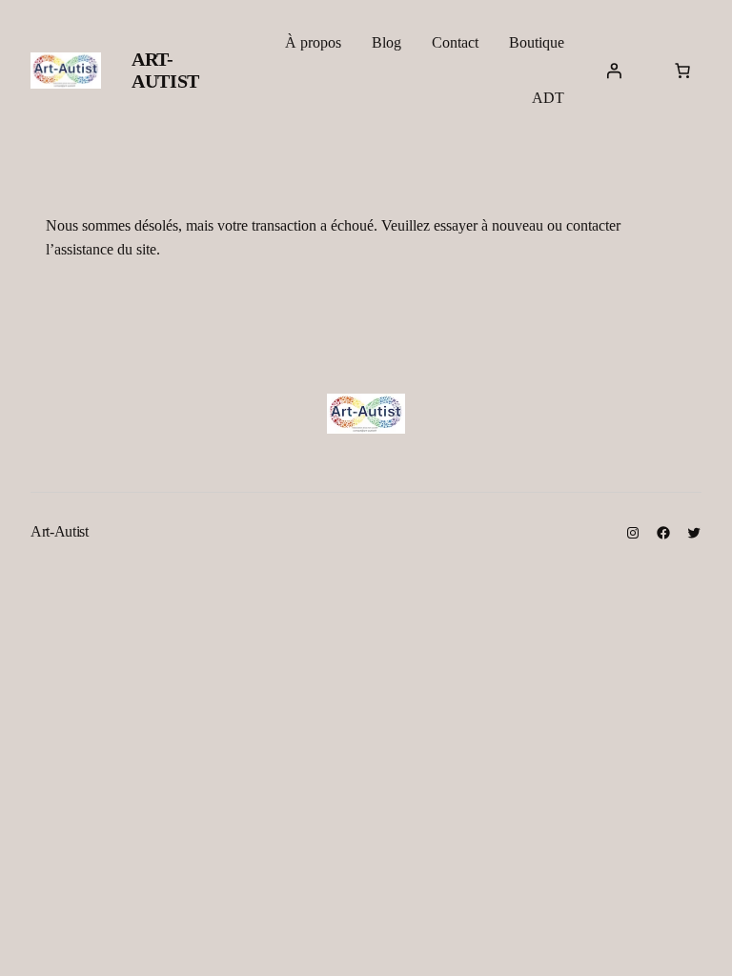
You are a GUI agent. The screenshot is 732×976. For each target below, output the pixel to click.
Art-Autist (165, 70)
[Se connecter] (614, 70)
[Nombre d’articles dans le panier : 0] (682, 70)
